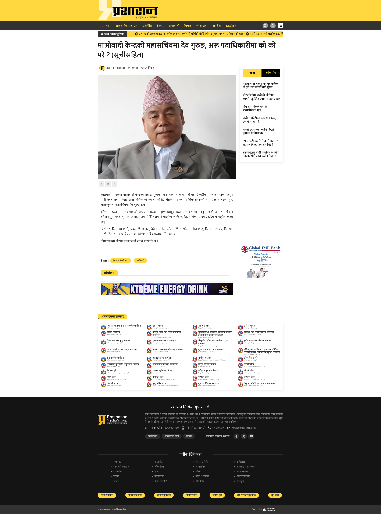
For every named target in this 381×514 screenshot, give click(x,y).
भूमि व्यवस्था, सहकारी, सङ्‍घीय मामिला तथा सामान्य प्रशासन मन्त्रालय (215, 333)
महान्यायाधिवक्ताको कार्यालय (165, 364)
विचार (187, 26)
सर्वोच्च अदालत (204, 358)
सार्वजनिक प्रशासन (126, 26)
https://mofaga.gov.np (205, 337)
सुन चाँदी (275, 495)
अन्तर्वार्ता (174, 26)
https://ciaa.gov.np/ (113, 366)
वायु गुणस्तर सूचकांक (246, 495)
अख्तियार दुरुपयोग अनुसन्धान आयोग (123, 364)
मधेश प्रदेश (111, 377)
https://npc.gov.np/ (204, 366)
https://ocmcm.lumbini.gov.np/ (254, 379)
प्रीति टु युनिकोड (164, 495)
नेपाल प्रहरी (112, 371)
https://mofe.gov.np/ (251, 343)
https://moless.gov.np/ (206, 351)
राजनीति (147, 26)
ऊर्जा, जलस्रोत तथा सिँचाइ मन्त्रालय (168, 349)
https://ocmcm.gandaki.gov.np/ (209, 379)
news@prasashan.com (244, 428)
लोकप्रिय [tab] (271, 73)
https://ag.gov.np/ (159, 366)
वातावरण (157, 476)
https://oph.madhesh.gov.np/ (117, 379)
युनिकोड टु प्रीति (135, 495)
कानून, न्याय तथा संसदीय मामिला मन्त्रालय (167, 333)
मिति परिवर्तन (191, 495)
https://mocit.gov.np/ (160, 343)
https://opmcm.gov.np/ (114, 328)
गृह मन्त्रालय (158, 326)
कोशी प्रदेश (249, 371)
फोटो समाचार (241, 476)
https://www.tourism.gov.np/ (208, 346)
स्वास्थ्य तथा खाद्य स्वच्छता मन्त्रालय (259, 332)
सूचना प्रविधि (200, 462)
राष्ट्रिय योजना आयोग (207, 364)
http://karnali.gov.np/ (114, 385)
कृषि (155, 472)
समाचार (105, 26)
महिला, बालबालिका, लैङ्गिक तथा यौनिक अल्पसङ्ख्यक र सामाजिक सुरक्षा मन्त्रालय (262, 350)
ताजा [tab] (252, 73)
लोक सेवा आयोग (251, 358)
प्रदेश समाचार (241, 472)
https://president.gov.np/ (115, 360)
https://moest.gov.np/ (114, 343)
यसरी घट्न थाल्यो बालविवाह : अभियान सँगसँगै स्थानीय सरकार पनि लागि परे (266, 34)
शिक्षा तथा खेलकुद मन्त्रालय (119, 341)
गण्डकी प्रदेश (203, 377)
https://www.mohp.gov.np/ (253, 334)
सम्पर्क (189, 436)
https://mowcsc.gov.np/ (252, 354)
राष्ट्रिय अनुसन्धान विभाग (208, 371)
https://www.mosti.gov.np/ (253, 385)
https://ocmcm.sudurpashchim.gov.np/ (166, 385)
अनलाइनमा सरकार (244, 467)
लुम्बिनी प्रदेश (249, 377)
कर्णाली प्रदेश (112, 384)
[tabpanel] (261, 120)
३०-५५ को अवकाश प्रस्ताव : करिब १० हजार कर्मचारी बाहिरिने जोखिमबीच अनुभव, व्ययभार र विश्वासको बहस (170, 34)
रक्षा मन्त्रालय (203, 326)
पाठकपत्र (198, 481)
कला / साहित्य (200, 476)
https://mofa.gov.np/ (114, 334)
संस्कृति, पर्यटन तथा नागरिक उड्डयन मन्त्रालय (213, 342)
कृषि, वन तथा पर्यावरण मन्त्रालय (258, 341)
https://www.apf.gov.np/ (160, 373)
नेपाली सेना (249, 364)
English (231, 26)
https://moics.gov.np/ (114, 351)
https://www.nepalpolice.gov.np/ (118, 373)
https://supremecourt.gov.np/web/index (212, 360)
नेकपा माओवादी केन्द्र (120, 260)
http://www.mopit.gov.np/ (206, 385)
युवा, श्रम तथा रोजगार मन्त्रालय (211, 349)
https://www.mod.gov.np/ (206, 328)
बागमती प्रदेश (158, 377)
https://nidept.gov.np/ (205, 373)
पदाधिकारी (140, 260)
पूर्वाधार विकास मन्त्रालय (208, 384)
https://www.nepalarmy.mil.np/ (254, 366)
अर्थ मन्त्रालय (249, 326)
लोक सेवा (201, 26)
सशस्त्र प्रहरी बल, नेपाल (162, 371)
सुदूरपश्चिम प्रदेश (159, 384)
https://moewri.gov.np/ (160, 351)
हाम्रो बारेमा (152, 436)
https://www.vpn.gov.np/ (161, 360)
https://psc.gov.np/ (250, 360)
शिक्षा (196, 472)
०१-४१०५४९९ (218, 428)
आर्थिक (217, 26)
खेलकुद (238, 481)
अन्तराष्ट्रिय (199, 467)
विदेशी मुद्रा (217, 495)
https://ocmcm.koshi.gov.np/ (253, 373)
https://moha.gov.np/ (160, 328)
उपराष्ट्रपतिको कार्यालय (162, 358)
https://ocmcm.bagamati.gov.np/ (164, 379)
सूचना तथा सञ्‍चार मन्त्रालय (164, 341)
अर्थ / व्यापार (159, 481)
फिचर (160, 26)
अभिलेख (239, 462)
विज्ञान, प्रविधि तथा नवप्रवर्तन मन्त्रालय (260, 384)
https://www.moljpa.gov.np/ (162, 337)
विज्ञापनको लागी (172, 436)
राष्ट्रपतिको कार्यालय (115, 358)
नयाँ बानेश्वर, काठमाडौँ (195, 428)
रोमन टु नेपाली (107, 495)
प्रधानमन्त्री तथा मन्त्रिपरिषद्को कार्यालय (124, 326)
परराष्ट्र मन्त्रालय (113, 332)
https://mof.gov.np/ (250, 328)
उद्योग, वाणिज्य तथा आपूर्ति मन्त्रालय (122, 349)
